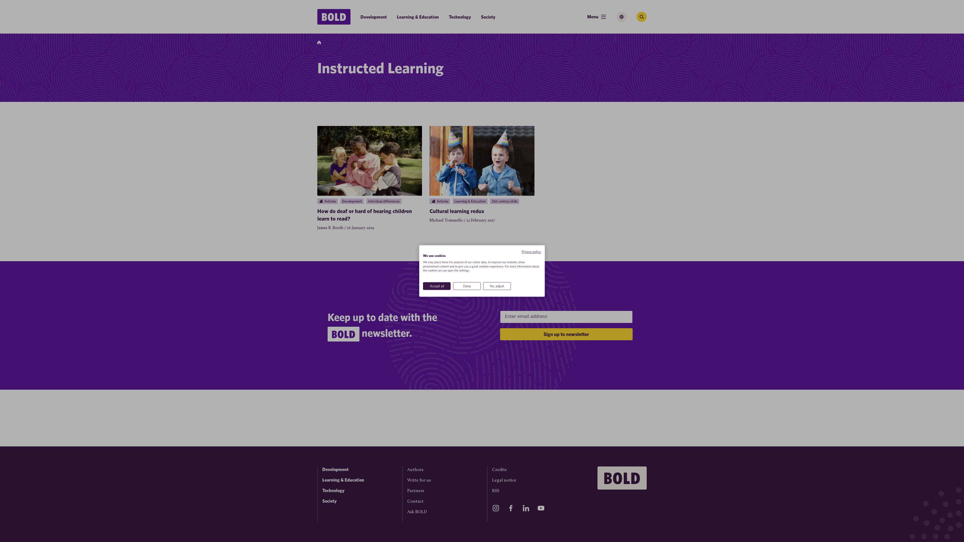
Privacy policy (531, 252)
